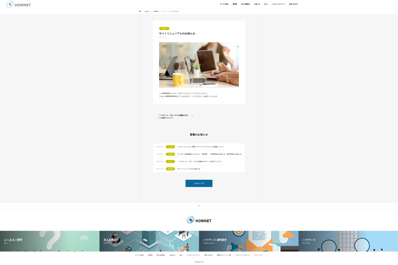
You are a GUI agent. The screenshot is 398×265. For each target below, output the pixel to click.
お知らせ (257, 4)
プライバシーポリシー (242, 255)
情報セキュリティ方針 (224, 255)
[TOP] (199, 206)
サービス (170, 147)
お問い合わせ (293, 4)
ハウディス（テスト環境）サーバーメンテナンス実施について (200, 147)
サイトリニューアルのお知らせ (188, 169)
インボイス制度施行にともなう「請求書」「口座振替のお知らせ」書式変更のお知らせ (209, 154)
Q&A (266, 4)
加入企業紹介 (245, 4)
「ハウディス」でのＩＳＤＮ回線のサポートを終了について (199, 161)
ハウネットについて (278, 4)
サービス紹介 (224, 4)
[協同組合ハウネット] (18, 4)
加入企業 (170, 154)
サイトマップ (258, 255)
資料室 (235, 4)
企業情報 (164, 28)
